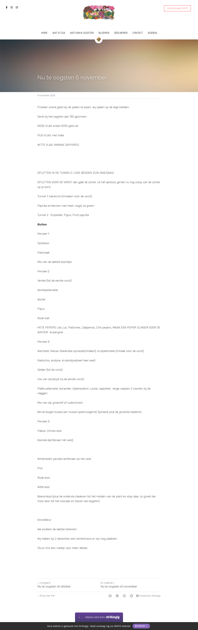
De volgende (107, 583)
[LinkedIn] (124, 595)
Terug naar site (47, 595)
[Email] (131, 595)
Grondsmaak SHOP (177, 8)
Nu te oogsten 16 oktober (54, 586)
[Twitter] (117, 595)
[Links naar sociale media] (6, 7)
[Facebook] (110, 595)
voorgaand (45, 583)
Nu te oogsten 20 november (119, 586)
